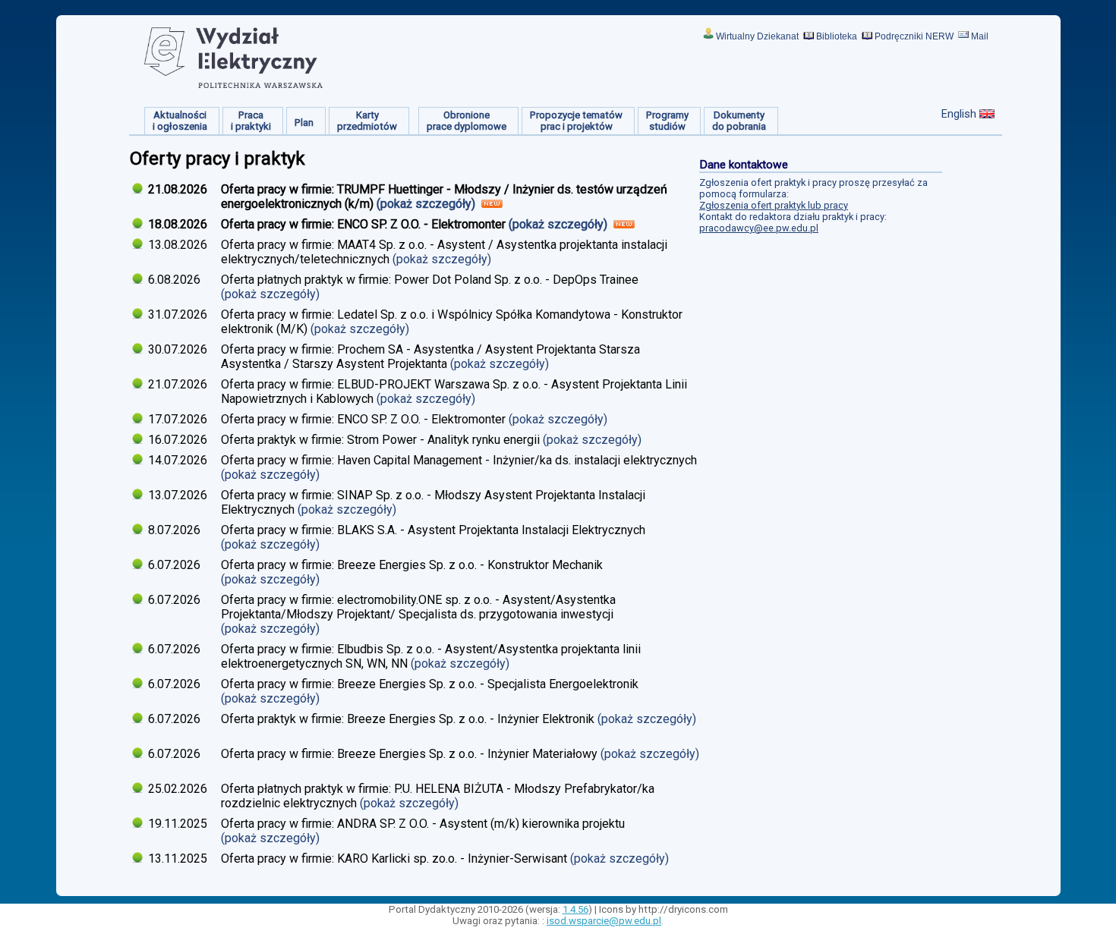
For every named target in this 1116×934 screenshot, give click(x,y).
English (958, 114)
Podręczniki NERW (914, 36)
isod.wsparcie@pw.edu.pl (604, 920)
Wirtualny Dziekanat (757, 36)
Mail (979, 36)
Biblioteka (836, 36)
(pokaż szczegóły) (427, 204)
